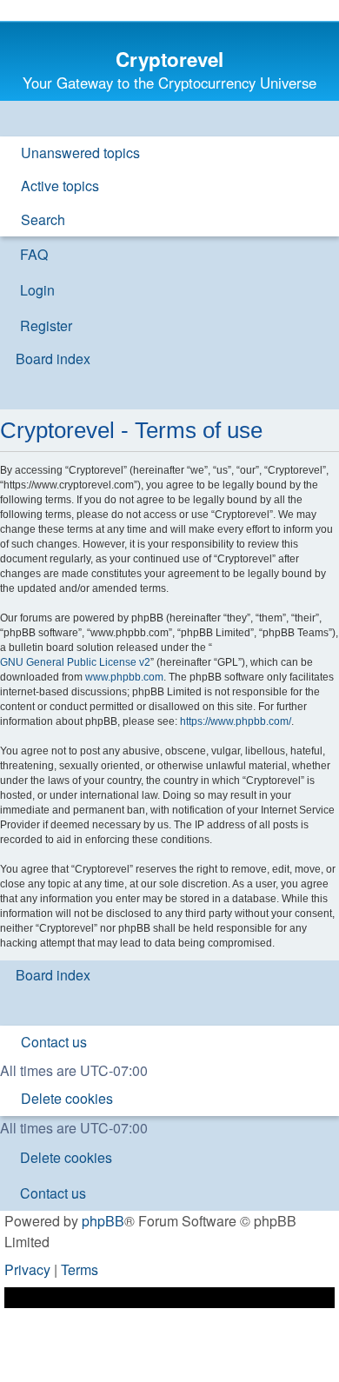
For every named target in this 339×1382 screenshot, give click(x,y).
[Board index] (169, 35)
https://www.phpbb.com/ (235, 721)
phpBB (103, 1221)
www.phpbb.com (124, 677)
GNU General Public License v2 (75, 662)
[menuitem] (72, 152)
